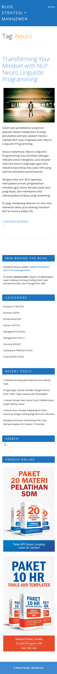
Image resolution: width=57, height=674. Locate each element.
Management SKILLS (14, 337)
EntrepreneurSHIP (12, 319)
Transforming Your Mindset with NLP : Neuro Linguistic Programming (26, 69)
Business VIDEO (11, 312)
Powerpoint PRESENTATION (17, 350)
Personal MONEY (12, 344)
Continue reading (15, 223)
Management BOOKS (14, 331)
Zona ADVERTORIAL (13, 356)
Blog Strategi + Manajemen (15, 12)
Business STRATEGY (13, 306)
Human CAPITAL (11, 325)
